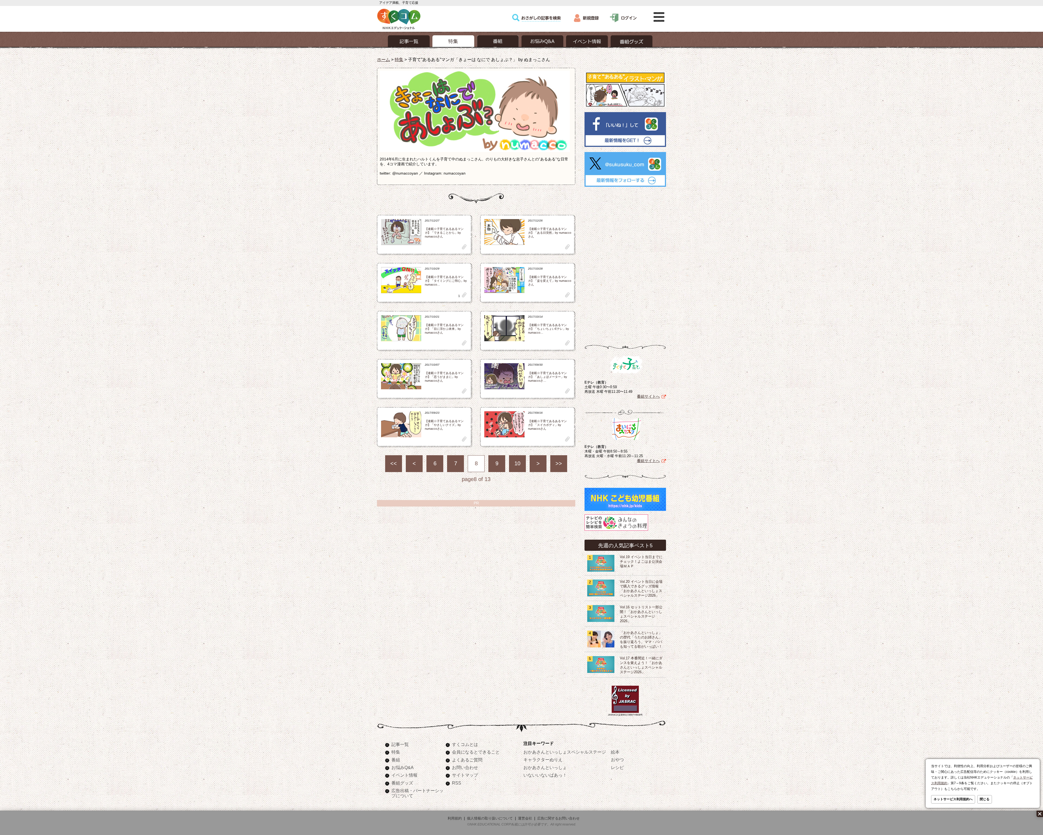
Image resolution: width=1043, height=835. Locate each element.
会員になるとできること (476, 751)
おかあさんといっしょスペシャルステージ (564, 751)
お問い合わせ (465, 767)
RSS (456, 782)
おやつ (617, 759)
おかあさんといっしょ (545, 767)
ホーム (383, 59)
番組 (395, 759)
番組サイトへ (648, 396)
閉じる (984, 799)
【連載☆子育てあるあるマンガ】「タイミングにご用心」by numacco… (446, 280)
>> (558, 463)
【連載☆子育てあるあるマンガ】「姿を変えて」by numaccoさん (549, 280)
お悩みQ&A (402, 767)
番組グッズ (402, 782)
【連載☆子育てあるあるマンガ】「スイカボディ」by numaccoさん (547, 424)
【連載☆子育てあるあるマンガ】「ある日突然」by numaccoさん (549, 232)
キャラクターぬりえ (543, 759)
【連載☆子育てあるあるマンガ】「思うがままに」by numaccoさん (444, 376)
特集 (399, 59)
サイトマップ (465, 775)
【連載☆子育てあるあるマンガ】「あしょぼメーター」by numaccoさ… (547, 376)
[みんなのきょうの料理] (616, 531)
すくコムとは (465, 744)
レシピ (617, 767)
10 (517, 463)
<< (393, 463)
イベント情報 (404, 775)
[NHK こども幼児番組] (625, 511)
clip (464, 246)
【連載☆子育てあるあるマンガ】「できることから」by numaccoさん (444, 232)
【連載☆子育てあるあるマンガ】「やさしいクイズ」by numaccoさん (444, 424)
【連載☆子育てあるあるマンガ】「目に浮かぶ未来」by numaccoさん (444, 328)
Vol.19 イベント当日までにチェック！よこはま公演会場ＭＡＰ (641, 561)
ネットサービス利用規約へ (953, 799)
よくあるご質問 (467, 759)
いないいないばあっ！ (545, 775)
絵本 (615, 751)
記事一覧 (400, 744)
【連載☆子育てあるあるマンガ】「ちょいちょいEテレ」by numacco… (548, 328)
